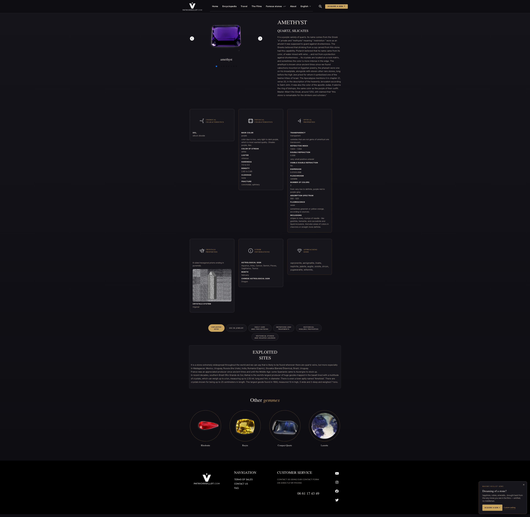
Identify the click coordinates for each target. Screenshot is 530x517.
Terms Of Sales (243, 480)
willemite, (308, 269)
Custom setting (509, 507)
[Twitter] (336, 500)
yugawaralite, (297, 269)
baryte (245, 445)
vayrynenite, (296, 263)
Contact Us (241, 484)
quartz (283, 30)
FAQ (236, 488)
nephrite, (295, 266)
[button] (283, 6)
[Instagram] (336, 482)
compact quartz (285, 445)
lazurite (324, 445)
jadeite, (303, 266)
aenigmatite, (309, 263)
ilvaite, (318, 263)
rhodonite (205, 445)
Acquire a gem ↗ (336, 6)
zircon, (325, 266)
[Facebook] (336, 491)
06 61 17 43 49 (308, 493)
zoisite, (318, 266)
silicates (300, 30)
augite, (311, 266)
